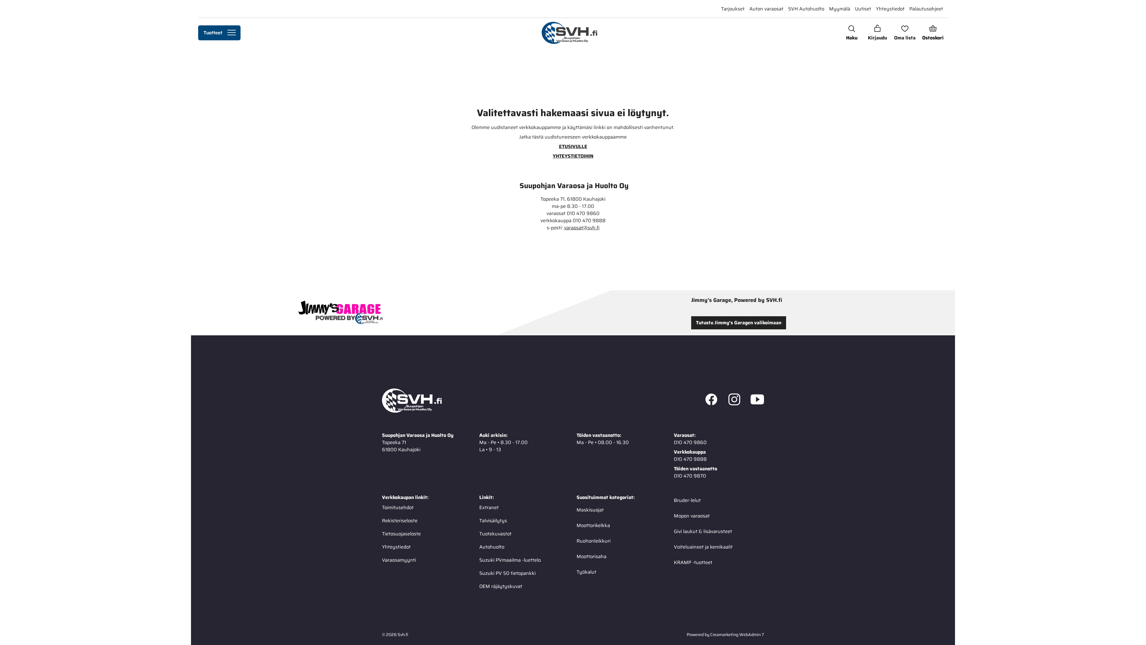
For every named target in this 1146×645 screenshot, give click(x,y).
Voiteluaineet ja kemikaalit (703, 547)
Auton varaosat (766, 9)
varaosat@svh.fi (582, 227)
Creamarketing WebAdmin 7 (737, 634)
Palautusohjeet (926, 9)
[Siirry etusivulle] (569, 33)
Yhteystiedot (890, 9)
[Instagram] (734, 400)
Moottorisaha (591, 556)
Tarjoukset (733, 9)
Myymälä (839, 9)
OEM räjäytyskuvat (500, 586)
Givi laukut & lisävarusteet (703, 531)
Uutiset (863, 9)
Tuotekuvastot (495, 534)
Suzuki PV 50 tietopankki (507, 573)
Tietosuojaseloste (401, 534)
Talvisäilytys (493, 520)
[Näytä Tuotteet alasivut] (232, 32)
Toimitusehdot (398, 507)
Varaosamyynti (399, 560)
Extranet (489, 507)
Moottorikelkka (593, 525)
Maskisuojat (590, 510)
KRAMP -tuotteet (693, 562)
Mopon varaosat (692, 516)
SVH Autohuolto (806, 9)
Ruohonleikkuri (594, 541)
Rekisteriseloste (400, 520)
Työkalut (586, 572)
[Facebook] (711, 400)
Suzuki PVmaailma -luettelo (510, 560)
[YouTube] (757, 400)
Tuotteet (213, 32)
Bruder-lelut (687, 500)
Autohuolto (491, 547)
